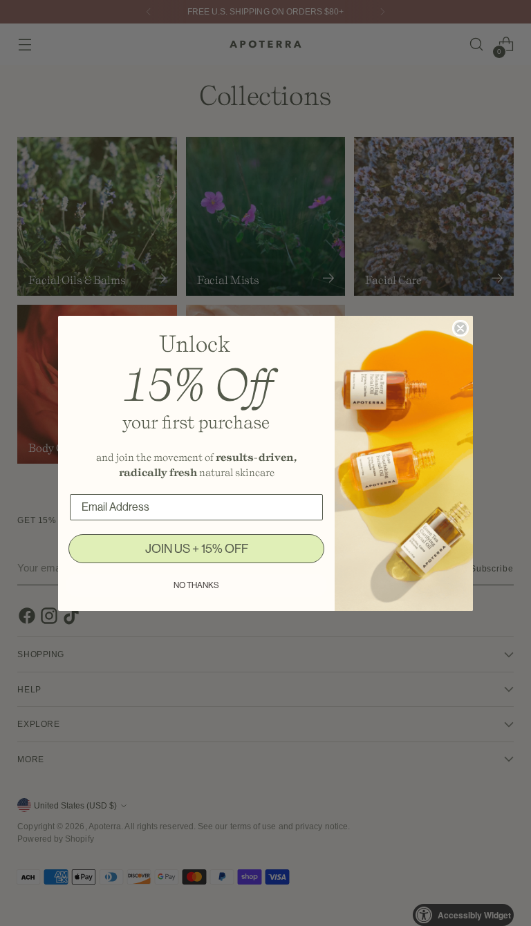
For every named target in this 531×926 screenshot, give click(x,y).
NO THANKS (196, 585)
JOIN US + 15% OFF (196, 549)
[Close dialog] (460, 328)
